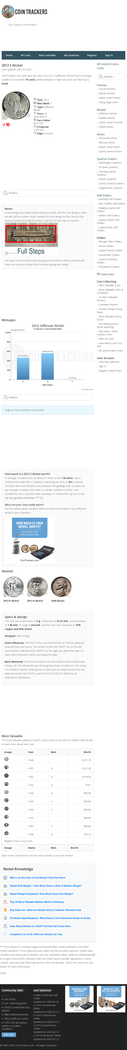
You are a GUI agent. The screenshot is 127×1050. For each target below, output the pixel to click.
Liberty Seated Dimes (110, 151)
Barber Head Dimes (109, 147)
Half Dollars (104, 195)
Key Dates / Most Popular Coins (107, 333)
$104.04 (87, 776)
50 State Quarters (108, 167)
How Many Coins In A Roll (109, 345)
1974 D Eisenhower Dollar (44, 1027)
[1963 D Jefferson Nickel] (13, 775)
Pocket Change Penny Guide (109, 310)
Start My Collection (109, 361)
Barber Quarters (107, 179)
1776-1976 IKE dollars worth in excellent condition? (14, 1025)
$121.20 (87, 768)
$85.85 (87, 801)
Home (9, 55)
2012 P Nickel (11, 600)
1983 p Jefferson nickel (16, 1018)
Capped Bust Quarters (111, 187)
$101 (88, 785)
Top (3, 973)
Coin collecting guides (15, 1003)
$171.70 (87, 760)
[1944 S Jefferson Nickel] (13, 800)
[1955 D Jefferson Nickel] (13, 767)
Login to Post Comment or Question (24, 410)
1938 (30, 834)
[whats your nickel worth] (46, 541)
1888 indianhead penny (16, 1014)
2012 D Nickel (35, 600)
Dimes (101, 134)
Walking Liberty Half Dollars (108, 209)
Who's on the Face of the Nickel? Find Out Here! (37, 877)
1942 (30, 785)
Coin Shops (10, 999)
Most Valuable (47, 55)
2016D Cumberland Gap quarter (15, 1009)
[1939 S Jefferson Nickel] (13, 808)
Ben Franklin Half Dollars (112, 203)
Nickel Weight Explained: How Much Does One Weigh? (41, 893)
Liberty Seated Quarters (111, 183)
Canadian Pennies (108, 304)
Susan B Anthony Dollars (107, 261)
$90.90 (87, 793)
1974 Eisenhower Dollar (48, 1035)
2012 (46, 99)
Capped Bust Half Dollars (107, 229)
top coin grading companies (20, 497)
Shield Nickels (106, 126)
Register (92, 55)
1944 (30, 801)
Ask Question (71, 55)
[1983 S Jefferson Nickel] (13, 825)
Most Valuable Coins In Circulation (110, 291)
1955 (30, 768)
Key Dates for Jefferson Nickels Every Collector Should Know (45, 910)
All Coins (26, 55)
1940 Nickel (57, 600)
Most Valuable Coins (110, 285)
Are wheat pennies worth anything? (108, 325)
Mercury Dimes (107, 142)
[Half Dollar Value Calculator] (111, 999)
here (23, 855)
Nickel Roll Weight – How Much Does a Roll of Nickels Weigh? (46, 885)
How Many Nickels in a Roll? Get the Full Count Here (40, 926)
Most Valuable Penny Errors (109, 318)
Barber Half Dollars (109, 215)
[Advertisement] (96, 27)
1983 (30, 826)
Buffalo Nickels (107, 117)
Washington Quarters (110, 162)
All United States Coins (111, 350)
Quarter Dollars (107, 159)
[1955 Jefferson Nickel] (13, 817)
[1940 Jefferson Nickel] (13, 759)
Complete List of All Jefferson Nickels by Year (36, 934)
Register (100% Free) (110, 370)
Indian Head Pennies (110, 97)
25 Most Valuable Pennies (107, 299)
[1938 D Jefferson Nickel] (13, 833)
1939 (30, 809)
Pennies (102, 85)
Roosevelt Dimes (108, 138)
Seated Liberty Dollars (111, 250)
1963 (30, 776)
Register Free (11, 841)
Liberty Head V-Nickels (111, 122)
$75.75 (87, 834)
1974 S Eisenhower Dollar (44, 1007)
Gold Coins (107, 274)
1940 (30, 760)
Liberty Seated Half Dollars (108, 221)
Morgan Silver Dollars (110, 241)
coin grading (57, 485)
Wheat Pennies (107, 93)
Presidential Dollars (109, 266)
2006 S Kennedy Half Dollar (45, 997)
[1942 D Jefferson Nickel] (13, 784)
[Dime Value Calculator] (79, 999)
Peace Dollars (106, 246)
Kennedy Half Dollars (110, 199)
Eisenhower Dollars (109, 254)
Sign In (109, 55)
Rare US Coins (106, 338)
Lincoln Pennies (107, 88)
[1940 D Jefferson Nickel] (13, 792)
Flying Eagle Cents (108, 102)
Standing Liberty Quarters (106, 173)
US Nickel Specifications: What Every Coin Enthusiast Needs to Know (50, 918)
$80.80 (87, 809)
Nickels (101, 110)
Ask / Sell (9, 1034)
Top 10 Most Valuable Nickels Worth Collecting (37, 901)
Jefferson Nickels (108, 113)
